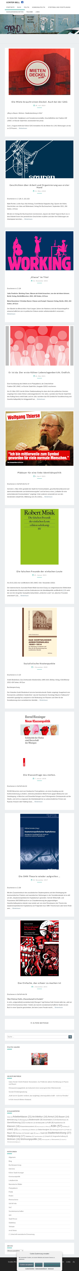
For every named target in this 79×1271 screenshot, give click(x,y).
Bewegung (24, 1120)
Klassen (13, 1126)
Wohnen (13, 1139)
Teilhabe (29, 12)
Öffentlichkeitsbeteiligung (13, 1142)
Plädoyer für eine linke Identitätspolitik (40, 472)
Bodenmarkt (35, 1120)
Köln (56, 1126)
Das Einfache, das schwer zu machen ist (39, 983)
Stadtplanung (16, 1136)
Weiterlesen (23, 128)
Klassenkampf (41, 1126)
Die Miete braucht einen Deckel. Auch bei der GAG (40, 101)
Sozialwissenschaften (14, 12)
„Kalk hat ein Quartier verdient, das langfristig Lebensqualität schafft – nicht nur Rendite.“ (39, 1096)
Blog (19, 7)
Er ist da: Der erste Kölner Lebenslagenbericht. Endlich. (39, 372)
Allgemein (12, 1157)
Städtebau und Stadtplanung (59, 7)
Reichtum (20, 1133)
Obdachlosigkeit (45, 1130)
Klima (48, 1126)
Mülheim (34, 1129)
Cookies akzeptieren (26, 1264)
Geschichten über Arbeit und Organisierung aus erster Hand (40, 186)
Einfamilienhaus (61, 1120)
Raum (11, 1133)
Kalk (50, 1123)
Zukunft (63, 1139)
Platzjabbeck (13, 1188)
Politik (26, 7)
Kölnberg (66, 1126)
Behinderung (13, 1120)
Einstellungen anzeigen (52, 1264)
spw (10, 1215)
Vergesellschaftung (60, 1136)
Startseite (10, 7)
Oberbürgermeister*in (59, 1129)
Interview (12, 1169)
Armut (53, 1116)
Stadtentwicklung (59, 1132)
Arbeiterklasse (22, 1116)
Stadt (43, 1133)
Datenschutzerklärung (41, 1268)
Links (38, 12)
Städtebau (29, 1136)
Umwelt (48, 1136)
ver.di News (13, 1230)
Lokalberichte (13, 1180)
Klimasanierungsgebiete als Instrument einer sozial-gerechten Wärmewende (35, 1088)
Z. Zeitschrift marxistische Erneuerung (21, 1234)
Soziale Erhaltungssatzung (18, 1092)
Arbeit (9, 1117)
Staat (38, 1133)
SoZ (10, 1207)
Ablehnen (39, 1264)
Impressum (51, 1268)
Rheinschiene (13, 1199)
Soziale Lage (29, 1133)
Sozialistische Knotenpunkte (39, 663)
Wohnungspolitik (31, 1139)
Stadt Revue (13, 1219)
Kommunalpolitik (38, 7)
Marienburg (26, 1129)
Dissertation (49, 1120)
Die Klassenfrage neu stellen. (39, 775)
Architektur (39, 1116)
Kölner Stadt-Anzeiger (16, 1173)
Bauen (64, 1116)
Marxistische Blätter (15, 1184)
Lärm (20, 1129)
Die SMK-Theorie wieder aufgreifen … (39, 876)
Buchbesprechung (15, 1165)
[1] (63, 590)
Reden (11, 1196)
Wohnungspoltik (46, 1139)
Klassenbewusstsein (28, 1126)
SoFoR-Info (13, 1203)
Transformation (39, 1136)
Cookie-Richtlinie (29, 1268)
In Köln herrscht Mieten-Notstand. (20, 1099)
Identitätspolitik (41, 1122)
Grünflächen (30, 1122)
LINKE (12, 1129)
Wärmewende (56, 1139)
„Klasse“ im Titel (39, 277)
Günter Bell (13, 2)
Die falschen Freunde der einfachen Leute (40, 571)
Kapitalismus (59, 1122)
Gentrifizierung (16, 1122)
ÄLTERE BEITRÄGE (40, 1023)
